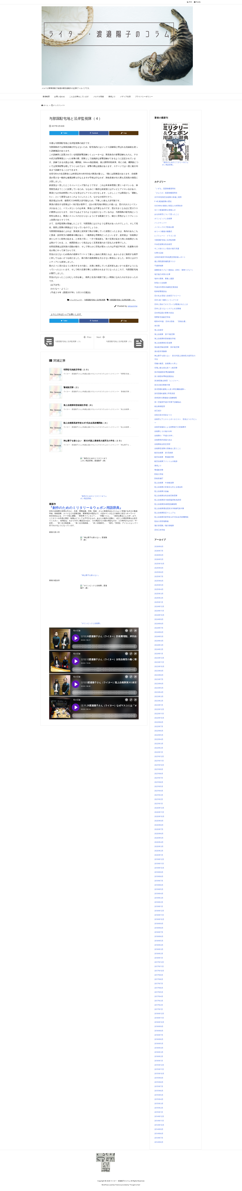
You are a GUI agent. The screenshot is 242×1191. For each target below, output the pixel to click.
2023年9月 (158, 671)
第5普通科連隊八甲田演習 (164, 393)
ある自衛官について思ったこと (166, 214)
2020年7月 (158, 829)
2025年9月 (158, 568)
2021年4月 (158, 791)
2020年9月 (158, 821)
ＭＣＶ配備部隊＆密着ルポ (165, 210)
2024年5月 (158, 636)
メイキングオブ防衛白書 (164, 227)
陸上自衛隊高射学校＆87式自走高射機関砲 (171, 517)
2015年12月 (159, 1065)
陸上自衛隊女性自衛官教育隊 (165, 495)
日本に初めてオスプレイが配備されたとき (171, 304)
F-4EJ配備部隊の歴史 (163, 201)
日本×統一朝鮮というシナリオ (166, 300)
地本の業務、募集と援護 (164, 278)
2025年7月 (158, 576)
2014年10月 (159, 1125)
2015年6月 (158, 1091)
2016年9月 (158, 1026)
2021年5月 (158, 786)
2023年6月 (158, 683)
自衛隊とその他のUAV (163, 431)
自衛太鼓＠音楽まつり (163, 415)
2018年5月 (158, 941)
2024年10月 (159, 615)
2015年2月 (158, 1108)
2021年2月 (158, 799)
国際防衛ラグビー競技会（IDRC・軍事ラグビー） (174, 270)
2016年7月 (158, 1035)
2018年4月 (158, 945)
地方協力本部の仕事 (162, 274)
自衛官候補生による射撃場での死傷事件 (170, 427)
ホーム (45, 105)
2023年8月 (158, 675)
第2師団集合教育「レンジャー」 (167, 380)
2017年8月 (158, 979)
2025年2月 (158, 598)
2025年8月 (158, 572)
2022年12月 (159, 709)
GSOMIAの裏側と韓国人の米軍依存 (168, 206)
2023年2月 (158, 701)
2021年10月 (159, 765)
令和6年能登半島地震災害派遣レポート (170, 257)
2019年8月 (158, 876)
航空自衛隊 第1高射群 (163, 453)
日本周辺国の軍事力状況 (164, 313)
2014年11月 (159, 1121)
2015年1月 (158, 1112)
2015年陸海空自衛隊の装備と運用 (168, 197)
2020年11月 (159, 812)
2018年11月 (159, 915)
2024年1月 (158, 653)
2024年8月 (158, 623)
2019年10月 (159, 868)
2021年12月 (159, 756)
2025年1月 (158, 602)
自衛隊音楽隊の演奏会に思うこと (167, 448)
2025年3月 (158, 593)
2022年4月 (158, 739)
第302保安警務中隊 (162, 385)
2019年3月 (158, 898)
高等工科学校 (159, 530)
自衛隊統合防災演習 (162, 444)
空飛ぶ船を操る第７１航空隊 (165, 368)
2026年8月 (158, 546)
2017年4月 (158, 996)
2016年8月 (158, 1031)
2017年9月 (158, 975)
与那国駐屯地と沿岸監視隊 (94, 300)
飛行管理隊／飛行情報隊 (164, 525)
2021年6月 (158, 782)
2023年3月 (158, 696)
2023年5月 (158, 688)
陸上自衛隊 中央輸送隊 (164, 483)
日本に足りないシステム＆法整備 (167, 308)
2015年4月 (158, 1099)
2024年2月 (158, 649)
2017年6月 (158, 988)
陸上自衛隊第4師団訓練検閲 (165, 504)
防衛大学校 (158, 474)
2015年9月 (158, 1078)
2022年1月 (158, 752)
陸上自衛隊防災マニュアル (165, 513)
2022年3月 (158, 743)
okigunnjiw (132, 306)
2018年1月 (158, 958)
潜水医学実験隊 (160, 351)
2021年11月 (159, 761)
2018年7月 (158, 932)
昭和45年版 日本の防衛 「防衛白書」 (170, 321)
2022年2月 (158, 748)
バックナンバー (59, 105)
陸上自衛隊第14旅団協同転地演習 (167, 500)
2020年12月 (159, 808)
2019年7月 (158, 881)
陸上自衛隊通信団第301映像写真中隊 (169, 508)
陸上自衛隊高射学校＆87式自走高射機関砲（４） (86, 423)
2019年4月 (158, 893)
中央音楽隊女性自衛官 (163, 244)
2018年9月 (158, 923)
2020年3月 (158, 846)
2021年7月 (158, 778)
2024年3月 (158, 645)
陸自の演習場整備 (161, 521)
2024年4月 (158, 641)
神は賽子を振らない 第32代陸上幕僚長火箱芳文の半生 (174, 357)
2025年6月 (158, 581)
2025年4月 (158, 589)
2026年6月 (158, 555)
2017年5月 (158, 992)
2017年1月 (158, 1009)
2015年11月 (159, 1069)
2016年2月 (158, 1056)
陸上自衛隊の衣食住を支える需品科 (168, 487)
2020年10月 (159, 816)
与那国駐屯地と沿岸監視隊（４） (122, 300)
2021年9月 (158, 769)
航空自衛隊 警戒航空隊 (164, 457)
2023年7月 (158, 679)
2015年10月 (159, 1073)
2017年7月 (158, 983)
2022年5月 (158, 735)
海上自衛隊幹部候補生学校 (165, 338)
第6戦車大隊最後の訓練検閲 (165, 398)
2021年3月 (158, 795)
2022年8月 (158, 722)
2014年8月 (158, 1133)
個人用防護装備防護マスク (165, 261)
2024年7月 (158, 628)
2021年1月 (158, 803)
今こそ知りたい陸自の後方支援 (166, 248)
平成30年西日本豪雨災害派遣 (166, 287)
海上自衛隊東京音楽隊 (163, 343)
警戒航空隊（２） (72, 387)
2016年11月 (159, 1018)
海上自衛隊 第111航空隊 (164, 334)
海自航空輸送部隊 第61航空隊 (166, 347)
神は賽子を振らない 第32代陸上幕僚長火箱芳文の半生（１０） (93, 440)
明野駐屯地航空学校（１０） (77, 369)
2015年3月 (158, 1103)
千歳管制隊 (158, 266)
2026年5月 (158, 559)
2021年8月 (158, 773)
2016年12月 (159, 1013)
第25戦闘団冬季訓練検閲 (164, 372)
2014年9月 (158, 1129)
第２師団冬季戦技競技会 (164, 376)
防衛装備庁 (158, 478)
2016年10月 (159, 1022)
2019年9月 (158, 872)
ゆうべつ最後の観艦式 (163, 231)
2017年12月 (159, 962)
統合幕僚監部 (159, 406)
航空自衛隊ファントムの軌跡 (165, 461)
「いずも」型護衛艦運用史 (165, 188)
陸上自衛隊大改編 (161, 491)
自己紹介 (157, 410)
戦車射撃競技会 (160, 291)
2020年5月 (158, 838)
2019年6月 (158, 885)
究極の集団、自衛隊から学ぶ (165, 363)
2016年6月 (158, 1039)
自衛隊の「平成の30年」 (164, 435)
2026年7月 (158, 551)
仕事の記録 (158, 253)
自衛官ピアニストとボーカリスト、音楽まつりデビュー (175, 421)
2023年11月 (159, 662)
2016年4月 (158, 1048)
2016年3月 (158, 1052)
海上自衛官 (158, 330)
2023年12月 (159, 658)
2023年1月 (158, 705)
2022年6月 (158, 731)
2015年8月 (158, 1082)
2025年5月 (158, 585)
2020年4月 (158, 842)
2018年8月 (158, 928)
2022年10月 (159, 718)
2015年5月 (158, 1095)
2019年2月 (158, 902)
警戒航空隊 (158, 470)
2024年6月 (158, 632)
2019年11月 (159, 863)
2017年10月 (159, 971)
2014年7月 (158, 1138)
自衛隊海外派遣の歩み (163, 440)
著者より (157, 465)
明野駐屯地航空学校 (162, 317)
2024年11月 (159, 611)
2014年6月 (158, 1142)
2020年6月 (158, 833)
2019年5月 (158, 889)
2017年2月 (158, 1005)
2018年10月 (159, 919)
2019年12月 (159, 859)
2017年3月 (158, 1001)
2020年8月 (158, 825)
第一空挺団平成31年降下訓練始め (167, 402)
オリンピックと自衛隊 (163, 218)
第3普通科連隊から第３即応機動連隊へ (170, 389)
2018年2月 (158, 953)
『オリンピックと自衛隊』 (90, 623)
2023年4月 (158, 692)
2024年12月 (159, 606)
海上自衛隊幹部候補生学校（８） (79, 405)
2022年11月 (159, 713)
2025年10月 (159, 563)
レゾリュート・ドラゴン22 (165, 236)
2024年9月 (158, 619)
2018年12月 (159, 911)
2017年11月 (159, 966)
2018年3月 (158, 949)
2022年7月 (158, 726)
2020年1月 (158, 855)
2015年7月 (158, 1086)
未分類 (157, 326)
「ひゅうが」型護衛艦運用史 (165, 193)
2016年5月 (158, 1043)
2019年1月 (158, 906)
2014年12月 (159, 1116)
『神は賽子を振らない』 (90, 575)
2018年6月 (158, 936)
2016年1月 (158, 1061)
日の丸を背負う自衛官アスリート (167, 296)
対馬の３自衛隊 (160, 283)
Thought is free (135, 1185)
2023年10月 (159, 666)
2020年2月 (158, 851)
